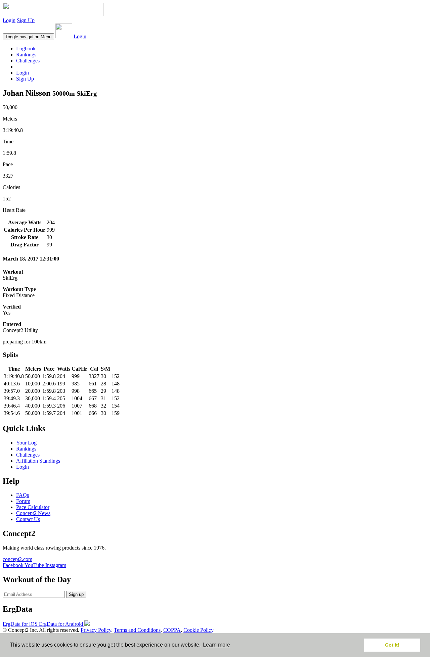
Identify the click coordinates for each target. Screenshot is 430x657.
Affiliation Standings (38, 461)
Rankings (26, 54)
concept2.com (17, 559)
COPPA (172, 630)
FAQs (22, 495)
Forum (23, 501)
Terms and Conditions (137, 630)
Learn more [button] (216, 645)
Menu (28, 36)
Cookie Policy (198, 630)
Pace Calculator (32, 507)
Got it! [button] (392, 645)
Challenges (28, 60)
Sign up (76, 594)
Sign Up (26, 20)
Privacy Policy (96, 630)
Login (9, 20)
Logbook (26, 48)
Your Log (26, 442)
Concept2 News (33, 513)
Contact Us (28, 519)
